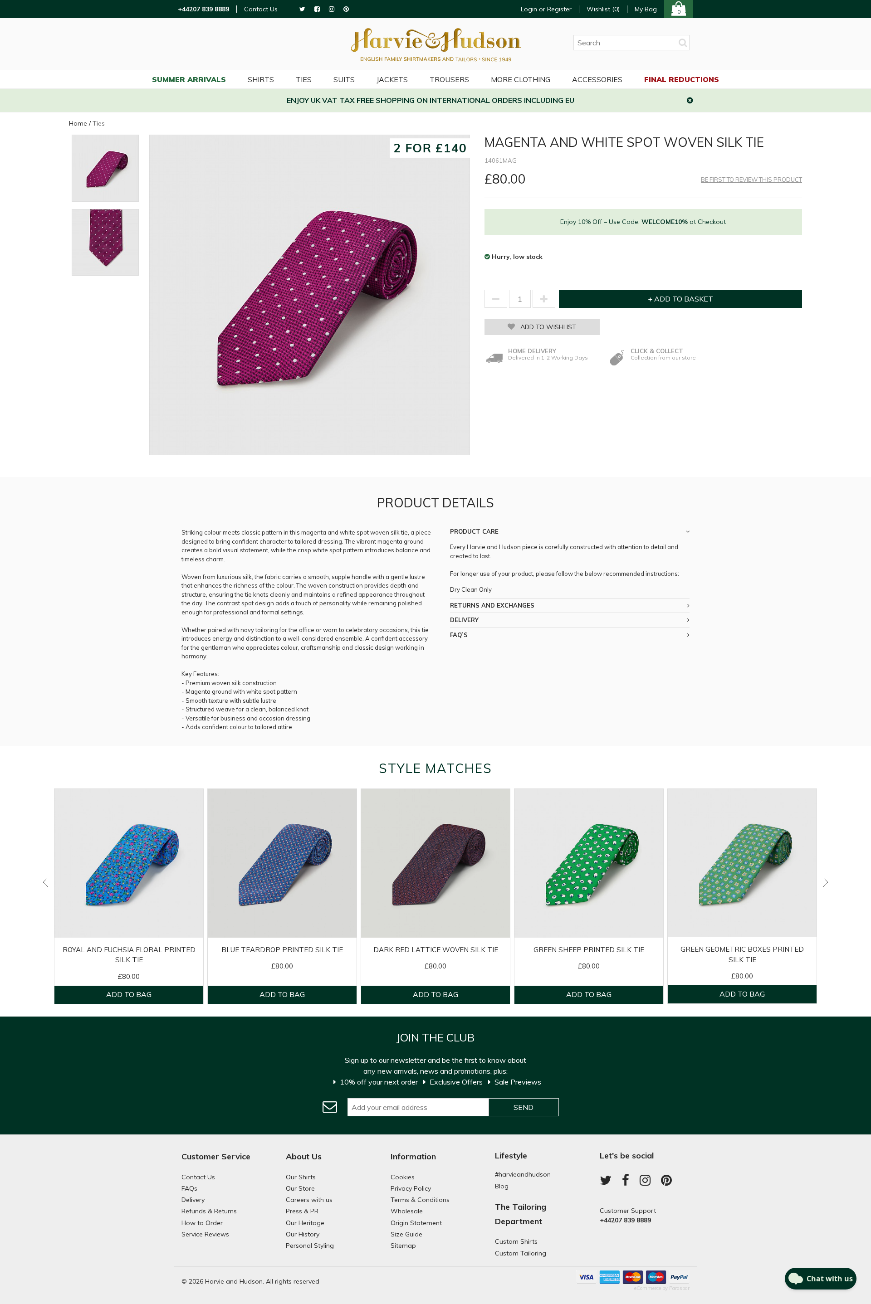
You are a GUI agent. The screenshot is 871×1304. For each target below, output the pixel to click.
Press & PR (302, 1211)
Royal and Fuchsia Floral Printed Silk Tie (129, 954)
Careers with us (309, 1200)
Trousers (449, 79)
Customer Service (215, 1156)
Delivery (193, 1200)
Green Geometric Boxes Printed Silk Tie (742, 954)
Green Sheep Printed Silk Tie (588, 949)
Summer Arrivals (189, 79)
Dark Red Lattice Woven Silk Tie (435, 949)
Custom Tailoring (520, 1253)
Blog (502, 1186)
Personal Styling (310, 1245)
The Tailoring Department (520, 1214)
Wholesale (407, 1211)
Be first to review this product (751, 179)
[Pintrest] (346, 9)
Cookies (403, 1177)
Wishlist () (603, 9)
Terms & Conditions (420, 1200)
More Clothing (520, 79)
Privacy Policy (411, 1188)
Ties (304, 79)
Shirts (261, 79)
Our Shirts (301, 1177)
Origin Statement (416, 1223)
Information (413, 1156)
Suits (344, 79)
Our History (302, 1234)
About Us (304, 1156)
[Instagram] (331, 9)
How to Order (202, 1223)
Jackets (392, 79)
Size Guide (406, 1234)
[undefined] (310, 295)
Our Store (300, 1188)
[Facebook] (317, 9)
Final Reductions (681, 79)
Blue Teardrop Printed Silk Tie (282, 949)
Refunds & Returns (209, 1211)
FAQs (189, 1188)
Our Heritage (305, 1223)
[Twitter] (302, 9)
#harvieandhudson (523, 1174)
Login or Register (546, 9)
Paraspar (679, 1288)
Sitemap (403, 1245)
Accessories (597, 79)
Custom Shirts (516, 1241)
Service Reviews (205, 1234)
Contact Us (261, 9)
